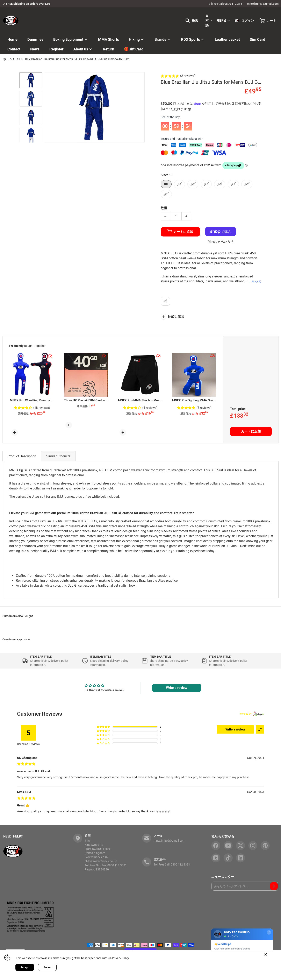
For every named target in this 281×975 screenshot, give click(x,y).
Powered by (245, 713)
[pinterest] (265, 845)
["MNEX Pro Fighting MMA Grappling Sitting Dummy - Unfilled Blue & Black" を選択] (212, 356)
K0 (166, 184)
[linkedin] (240, 857)
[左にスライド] (47, 107)
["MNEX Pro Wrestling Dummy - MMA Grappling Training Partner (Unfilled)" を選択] (50, 356)
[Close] (266, 954)
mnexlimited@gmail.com (263, 3)
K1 (179, 184)
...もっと (255, 281)
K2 (193, 184)
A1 (233, 184)
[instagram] (252, 845)
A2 (247, 184)
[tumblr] (215, 857)
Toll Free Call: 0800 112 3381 (225, 3)
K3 (206, 184)
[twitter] (240, 845)
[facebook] (215, 845)
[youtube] (228, 845)
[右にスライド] (142, 107)
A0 (220, 184)
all (18, 59)
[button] (260, 729)
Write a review (176, 688)
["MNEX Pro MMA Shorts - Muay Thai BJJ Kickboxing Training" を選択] (158, 356)
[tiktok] (228, 857)
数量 (164, 208)
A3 (166, 194)
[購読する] (274, 886)
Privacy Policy (120, 958)
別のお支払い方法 (220, 242)
